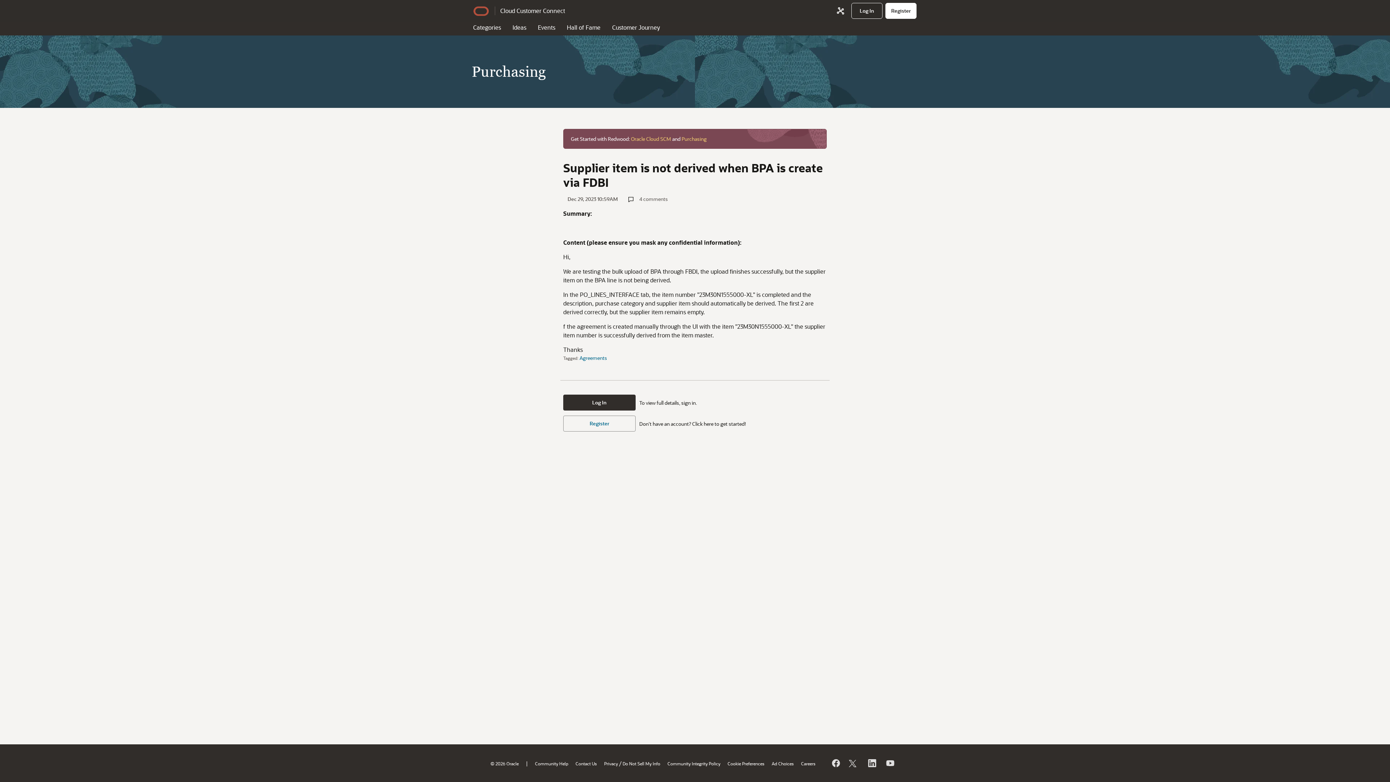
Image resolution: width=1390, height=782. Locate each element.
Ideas (519, 27)
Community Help (551, 763)
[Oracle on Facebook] (835, 763)
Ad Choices (783, 763)
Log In (599, 402)
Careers (808, 763)
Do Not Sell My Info (641, 763)
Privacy (611, 763)
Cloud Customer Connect (532, 10)
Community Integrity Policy (693, 763)
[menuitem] (867, 11)
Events (546, 27)
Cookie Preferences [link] (746, 763)
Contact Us (586, 763)
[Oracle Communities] (840, 11)
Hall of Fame (584, 27)
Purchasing (694, 138)
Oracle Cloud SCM (651, 138)
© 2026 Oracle (504, 763)
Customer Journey (636, 27)
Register (599, 423)
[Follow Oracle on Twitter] (853, 763)
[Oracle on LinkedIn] (871, 763)
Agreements (593, 357)
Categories (487, 27)
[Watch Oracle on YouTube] (889, 763)
